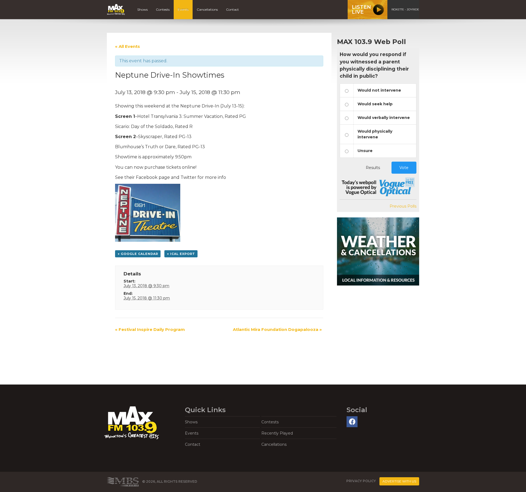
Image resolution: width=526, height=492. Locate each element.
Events (183, 9)
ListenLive (361, 9)
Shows (142, 9)
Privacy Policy (361, 481)
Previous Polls (403, 206)
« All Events (127, 46)
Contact (232, 9)
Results (373, 167)
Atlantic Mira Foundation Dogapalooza (277, 329)
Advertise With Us (399, 481)
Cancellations (207, 9)
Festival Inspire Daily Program (150, 329)
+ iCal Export (181, 254)
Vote (403, 167)
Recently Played (277, 433)
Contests (163, 9)
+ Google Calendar (138, 254)
